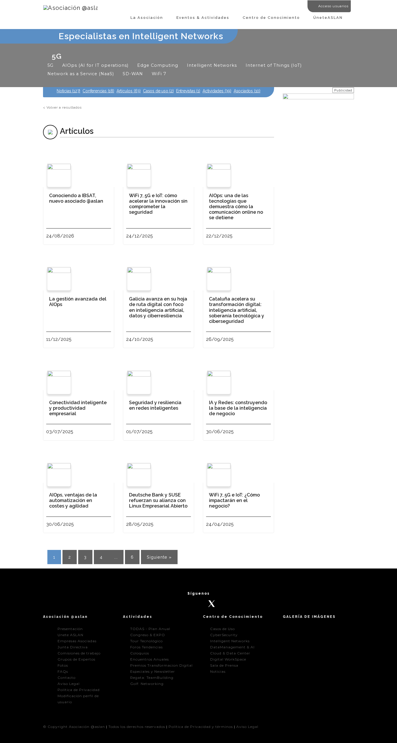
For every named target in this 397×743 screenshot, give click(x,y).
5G (50, 65)
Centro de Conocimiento (271, 17)
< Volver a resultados (62, 107)
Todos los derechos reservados (136, 726)
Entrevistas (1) (188, 91)
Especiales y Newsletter (152, 671)
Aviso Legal (69, 683)
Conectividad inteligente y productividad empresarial (78, 408)
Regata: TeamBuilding (152, 677)
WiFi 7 (159, 73)
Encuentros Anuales (149, 659)
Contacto (67, 677)
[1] (110, 339)
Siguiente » (159, 557)
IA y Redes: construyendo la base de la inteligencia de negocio (238, 408)
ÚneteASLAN (328, 17)
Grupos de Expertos (76, 659)
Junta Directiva (73, 647)
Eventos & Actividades (202, 17)
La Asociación (146, 17)
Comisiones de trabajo (79, 653)
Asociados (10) (247, 91)
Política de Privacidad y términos (201, 726)
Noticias (218, 671)
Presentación (70, 629)
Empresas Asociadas (77, 641)
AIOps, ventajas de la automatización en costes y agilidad (73, 500)
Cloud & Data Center (230, 653)
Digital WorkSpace (228, 659)
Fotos (63, 665)
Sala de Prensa (224, 665)
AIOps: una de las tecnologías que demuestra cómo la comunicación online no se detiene (236, 207)
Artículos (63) (129, 91)
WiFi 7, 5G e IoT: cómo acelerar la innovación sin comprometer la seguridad (158, 204)
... (116, 557)
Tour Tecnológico (146, 641)
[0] (109, 235)
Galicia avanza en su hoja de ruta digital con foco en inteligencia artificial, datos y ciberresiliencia (158, 307)
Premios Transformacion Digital (161, 665)
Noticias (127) (68, 91)
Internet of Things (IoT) (274, 65)
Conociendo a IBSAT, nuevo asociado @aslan (76, 198)
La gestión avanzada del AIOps (77, 301)
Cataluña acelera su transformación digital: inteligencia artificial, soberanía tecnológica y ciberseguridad (236, 310)
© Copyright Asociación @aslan (74, 726)
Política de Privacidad (79, 690)
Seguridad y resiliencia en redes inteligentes (155, 405)
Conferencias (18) (98, 91)
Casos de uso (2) (158, 91)
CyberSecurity (224, 635)
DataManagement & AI (232, 647)
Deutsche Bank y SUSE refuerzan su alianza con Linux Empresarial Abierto (158, 500)
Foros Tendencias (146, 647)
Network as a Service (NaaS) (80, 73)
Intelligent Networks (212, 65)
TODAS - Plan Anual (150, 629)
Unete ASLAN (70, 635)
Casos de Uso (222, 629)
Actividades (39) (217, 91)
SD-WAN (133, 73)
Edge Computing (157, 65)
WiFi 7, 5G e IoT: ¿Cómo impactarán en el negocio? (234, 500)
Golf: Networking (147, 683)
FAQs (63, 671)
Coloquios (139, 653)
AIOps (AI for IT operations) (95, 65)
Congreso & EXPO (147, 635)
